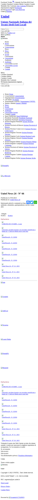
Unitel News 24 (15, 200)
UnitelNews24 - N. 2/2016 (9, 254)
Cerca (3, 29)
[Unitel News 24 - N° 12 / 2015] (2, 264)
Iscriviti (8, 9)
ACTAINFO (20, 497)
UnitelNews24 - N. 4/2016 (9, 243)
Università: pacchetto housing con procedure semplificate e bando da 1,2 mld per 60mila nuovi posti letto (19, 230)
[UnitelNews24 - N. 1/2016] (2, 259)
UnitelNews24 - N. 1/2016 (9, 260)
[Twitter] (13, 2)
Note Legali (4, 483)
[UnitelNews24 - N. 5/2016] (2, 235)
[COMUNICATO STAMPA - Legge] (2, 222)
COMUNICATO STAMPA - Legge (12, 224)
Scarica (3, 215)
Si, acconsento (5, 449)
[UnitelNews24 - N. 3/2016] (2, 247)
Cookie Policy (5, 490)
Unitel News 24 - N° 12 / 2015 (11, 266)
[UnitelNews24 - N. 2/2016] (2, 253)
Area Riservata (20, 9)
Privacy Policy (5, 486)
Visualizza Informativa (25, 455)
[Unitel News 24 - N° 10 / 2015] (2, 276)
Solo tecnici (4, 453)
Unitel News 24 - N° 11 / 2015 (10, 272)
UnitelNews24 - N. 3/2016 (9, 249)
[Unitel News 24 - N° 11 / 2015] (2, 270)
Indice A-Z (11, 33)
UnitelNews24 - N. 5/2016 (9, 237)
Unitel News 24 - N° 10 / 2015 (11, 278)
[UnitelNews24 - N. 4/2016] (2, 241)
